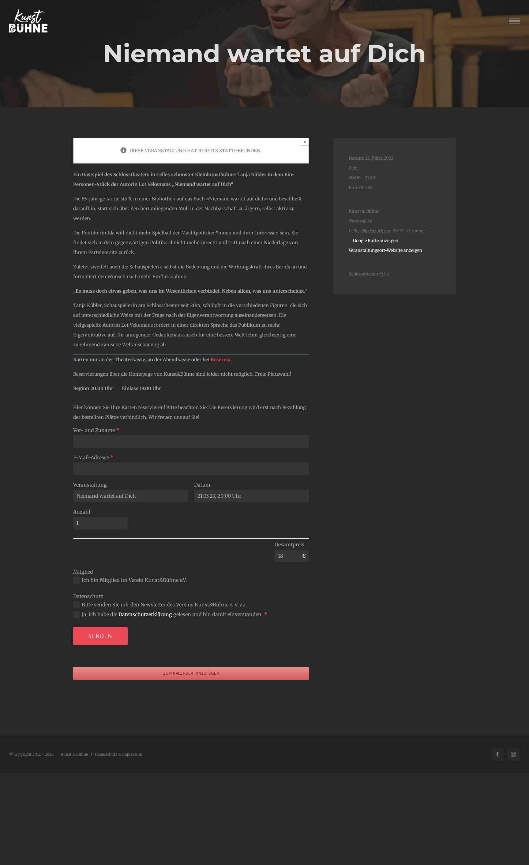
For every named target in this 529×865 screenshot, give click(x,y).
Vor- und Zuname (96, 430)
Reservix (221, 359)
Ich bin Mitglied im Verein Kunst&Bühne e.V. (134, 580)
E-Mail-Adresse (93, 457)
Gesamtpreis (289, 544)
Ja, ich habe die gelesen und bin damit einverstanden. (174, 614)
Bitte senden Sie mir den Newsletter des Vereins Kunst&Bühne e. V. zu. (164, 604)
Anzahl (81, 512)
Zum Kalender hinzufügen (191, 673)
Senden (100, 635)
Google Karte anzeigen (375, 240)
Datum (202, 485)
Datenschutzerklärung (145, 614)
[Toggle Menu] (514, 21)
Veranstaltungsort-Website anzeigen (385, 250)
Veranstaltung (90, 485)
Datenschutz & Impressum (118, 754)
